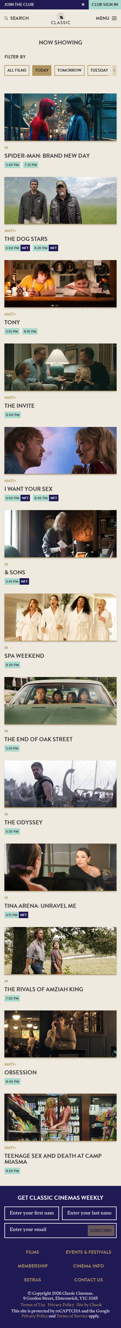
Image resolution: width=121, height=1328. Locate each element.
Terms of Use (33, 1305)
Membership (33, 1266)
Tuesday (99, 70)
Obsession (20, 1072)
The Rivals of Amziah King (43, 989)
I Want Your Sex (28, 488)
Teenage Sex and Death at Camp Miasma (53, 1158)
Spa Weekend (24, 655)
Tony (12, 322)
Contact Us (88, 1279)
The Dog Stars (26, 238)
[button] (114, 70)
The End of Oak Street (38, 739)
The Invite (19, 405)
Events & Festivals (88, 1252)
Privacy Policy (61, 1305)
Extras (32, 1279)
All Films (16, 70)
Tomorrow (69, 70)
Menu (103, 18)
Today (41, 70)
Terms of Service (72, 1316)
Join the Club (19, 4)
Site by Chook (89, 1305)
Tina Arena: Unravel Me (40, 905)
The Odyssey (23, 822)
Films (32, 1252)
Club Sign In (105, 4)
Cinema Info (88, 1266)
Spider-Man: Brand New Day (47, 155)
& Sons (14, 572)
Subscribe (101, 1230)
